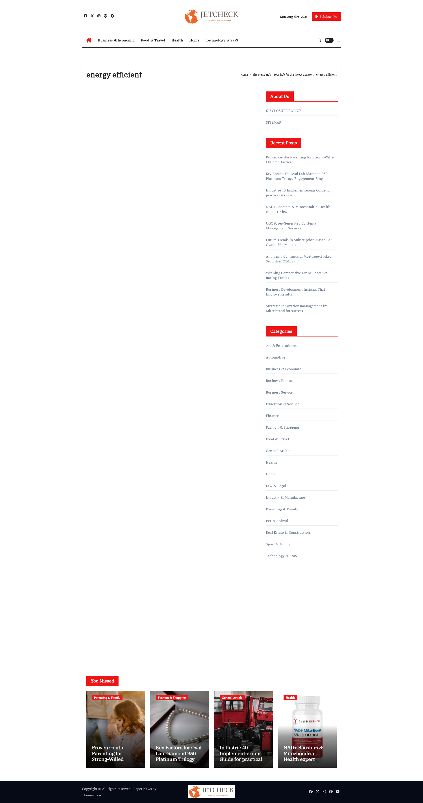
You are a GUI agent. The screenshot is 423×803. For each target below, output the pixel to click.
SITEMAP (273, 122)
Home (194, 40)
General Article (278, 450)
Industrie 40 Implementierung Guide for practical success (241, 756)
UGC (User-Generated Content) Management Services (291, 225)
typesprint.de (276, 623)
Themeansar (91, 795)
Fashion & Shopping (282, 427)
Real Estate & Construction (288, 532)
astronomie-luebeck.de (284, 635)
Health (177, 40)
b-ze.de (272, 629)
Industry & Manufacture (285, 497)
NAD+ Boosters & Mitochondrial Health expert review (303, 756)
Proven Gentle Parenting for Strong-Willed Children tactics (110, 756)
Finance (272, 415)
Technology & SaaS (222, 40)
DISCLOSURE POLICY (283, 110)
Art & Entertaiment (282, 345)
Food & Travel (153, 40)
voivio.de (273, 648)
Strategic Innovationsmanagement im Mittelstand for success (296, 308)
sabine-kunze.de (279, 610)
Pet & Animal (277, 520)
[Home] (89, 40)
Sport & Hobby (278, 544)
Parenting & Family (282, 509)
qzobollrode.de (277, 585)
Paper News (142, 788)
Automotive (275, 357)
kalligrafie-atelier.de (282, 617)
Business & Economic (116, 40)
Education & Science (282, 404)
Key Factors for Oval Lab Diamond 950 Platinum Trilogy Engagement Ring (297, 176)
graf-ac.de (273, 642)
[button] (338, 40)
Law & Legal (276, 485)
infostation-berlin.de (282, 604)
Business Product (280, 380)
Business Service (279, 392)
